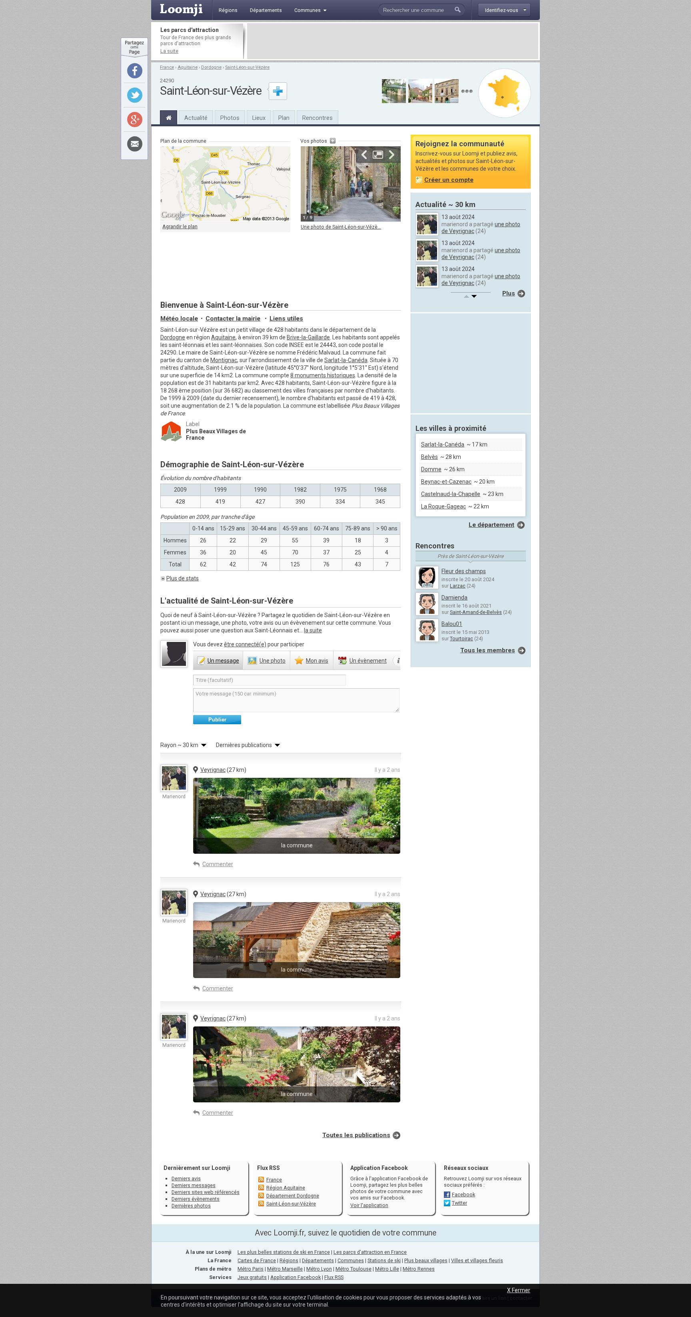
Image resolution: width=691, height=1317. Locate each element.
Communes (351, 1260)
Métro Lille (387, 1269)
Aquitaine (188, 67)
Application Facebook (295, 1277)
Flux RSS (268, 1168)
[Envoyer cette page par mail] (134, 143)
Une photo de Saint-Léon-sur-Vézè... (341, 227)
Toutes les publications (356, 1135)
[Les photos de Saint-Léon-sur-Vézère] (467, 91)
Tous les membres (487, 650)
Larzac (457, 586)
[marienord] (174, 778)
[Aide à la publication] (399, 661)
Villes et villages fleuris (477, 1260)
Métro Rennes (419, 1269)
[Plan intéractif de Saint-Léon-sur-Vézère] (225, 183)
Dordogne (211, 67)
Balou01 (451, 624)
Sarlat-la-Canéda (345, 360)
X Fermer (518, 1290)
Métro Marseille (285, 1269)
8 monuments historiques (322, 375)
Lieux (259, 118)
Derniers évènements (196, 1199)
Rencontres (317, 118)
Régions (289, 1260)
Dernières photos (191, 1206)
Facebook (463, 1194)
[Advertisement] (392, 41)
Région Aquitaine (285, 1188)
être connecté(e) (245, 644)
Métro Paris (251, 1269)
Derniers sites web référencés (206, 1192)
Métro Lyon (319, 1269)
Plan (284, 118)
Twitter (459, 1203)
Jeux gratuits (252, 1277)
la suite (313, 630)
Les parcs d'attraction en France (370, 1252)
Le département (491, 524)
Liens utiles (286, 318)
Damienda (454, 597)
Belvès (429, 457)
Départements (318, 1260)
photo (273, 661)
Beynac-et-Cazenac (446, 481)
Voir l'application (369, 1205)
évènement (368, 661)
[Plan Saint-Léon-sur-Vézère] (504, 93)
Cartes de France (257, 1260)
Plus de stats (182, 578)
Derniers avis (186, 1179)
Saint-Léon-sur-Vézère (247, 67)
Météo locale (179, 318)
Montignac (223, 360)
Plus (508, 293)
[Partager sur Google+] (134, 119)
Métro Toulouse (353, 1269)
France (167, 67)
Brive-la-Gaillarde (308, 337)
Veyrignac (213, 770)
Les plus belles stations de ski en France (284, 1252)
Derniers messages (194, 1185)
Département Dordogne (292, 1196)
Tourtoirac (461, 639)
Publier (217, 720)
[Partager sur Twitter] (134, 95)
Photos (230, 118)
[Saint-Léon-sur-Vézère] (168, 117)
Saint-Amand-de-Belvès (476, 612)
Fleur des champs (463, 571)
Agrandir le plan (180, 226)
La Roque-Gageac (443, 506)
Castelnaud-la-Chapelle (450, 494)
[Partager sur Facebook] (134, 70)
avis (317, 661)
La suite (169, 51)
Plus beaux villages (425, 1260)
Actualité (196, 118)
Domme (431, 469)
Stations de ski (384, 1260)
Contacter (233, 318)
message (223, 661)
